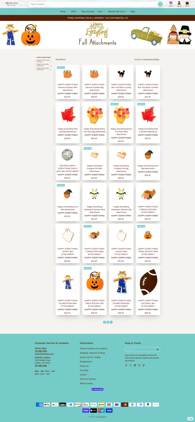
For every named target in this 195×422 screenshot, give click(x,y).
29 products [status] (61, 59)
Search (83, 374)
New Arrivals (88, 11)
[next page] (111, 322)
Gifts (73, 11)
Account (179, 4)
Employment (86, 361)
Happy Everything (43, 57)
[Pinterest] (135, 365)
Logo (12, 4)
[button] (147, 59)
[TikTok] (143, 365)
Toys (100, 11)
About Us (84, 366)
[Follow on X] (130, 365)
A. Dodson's (101, 417)
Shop (62, 11)
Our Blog (84, 370)
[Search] (160, 4)
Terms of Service (88, 379)
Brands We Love (116, 11)
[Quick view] (77, 80)
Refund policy (86, 383)
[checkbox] (43, 61)
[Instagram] (139, 365)
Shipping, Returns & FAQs (92, 353)
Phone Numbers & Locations (93, 348)
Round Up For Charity (90, 357)
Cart (187, 4)
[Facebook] (126, 365)
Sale (132, 11)
